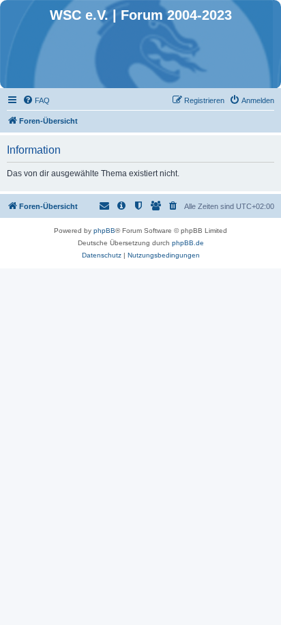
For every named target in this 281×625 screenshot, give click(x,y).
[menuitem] (36, 100)
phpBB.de (188, 243)
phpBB (104, 230)
